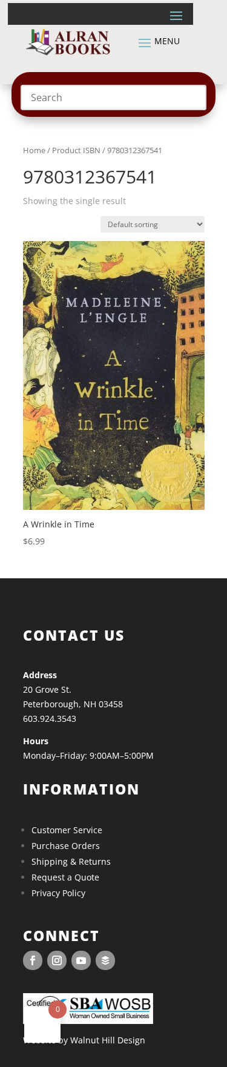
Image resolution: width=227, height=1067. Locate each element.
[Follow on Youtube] (81, 960)
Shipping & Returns (71, 861)
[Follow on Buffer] (105, 960)
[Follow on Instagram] (57, 960)
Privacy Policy (58, 893)
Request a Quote (65, 877)
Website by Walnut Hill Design (84, 1040)
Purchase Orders (65, 845)
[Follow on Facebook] (32, 960)
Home (34, 150)
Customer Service (66, 830)
